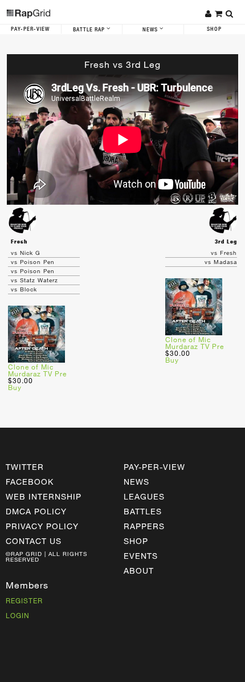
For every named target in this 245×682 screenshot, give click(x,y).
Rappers (144, 526)
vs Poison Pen (33, 261)
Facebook (30, 481)
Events (141, 556)
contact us (34, 541)
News (151, 30)
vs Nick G (25, 252)
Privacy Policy (42, 526)
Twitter (25, 467)
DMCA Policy (36, 511)
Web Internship (43, 496)
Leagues (144, 496)
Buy (15, 387)
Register (24, 600)
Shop (136, 541)
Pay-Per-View (30, 29)
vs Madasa (221, 261)
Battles (143, 511)
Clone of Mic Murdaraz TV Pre (37, 370)
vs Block (24, 289)
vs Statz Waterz (34, 280)
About (139, 570)
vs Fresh (224, 252)
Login (18, 615)
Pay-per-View (154, 467)
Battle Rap (90, 30)
